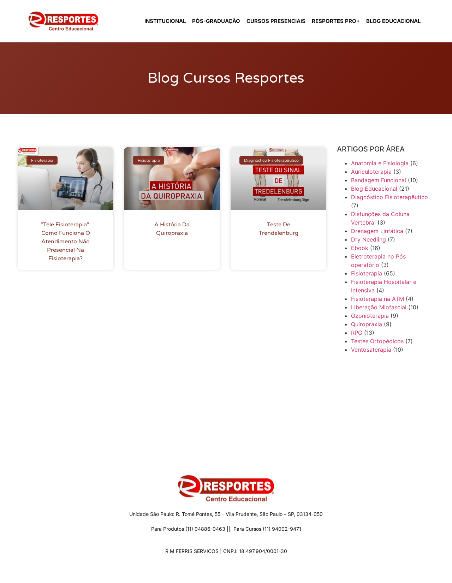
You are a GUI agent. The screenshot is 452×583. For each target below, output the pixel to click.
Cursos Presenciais (275, 21)
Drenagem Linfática (377, 230)
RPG (356, 332)
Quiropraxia (366, 324)
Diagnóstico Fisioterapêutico (389, 197)
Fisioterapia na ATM (377, 298)
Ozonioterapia (370, 315)
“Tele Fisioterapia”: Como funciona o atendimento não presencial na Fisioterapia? (66, 241)
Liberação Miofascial (378, 307)
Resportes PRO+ (336, 21)
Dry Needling (368, 239)
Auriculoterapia (371, 171)
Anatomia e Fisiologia (380, 163)
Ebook (359, 247)
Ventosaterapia (371, 349)
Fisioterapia (366, 273)
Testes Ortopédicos (377, 341)
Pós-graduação (216, 21)
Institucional (165, 21)
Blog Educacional (393, 21)
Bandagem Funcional (378, 180)
